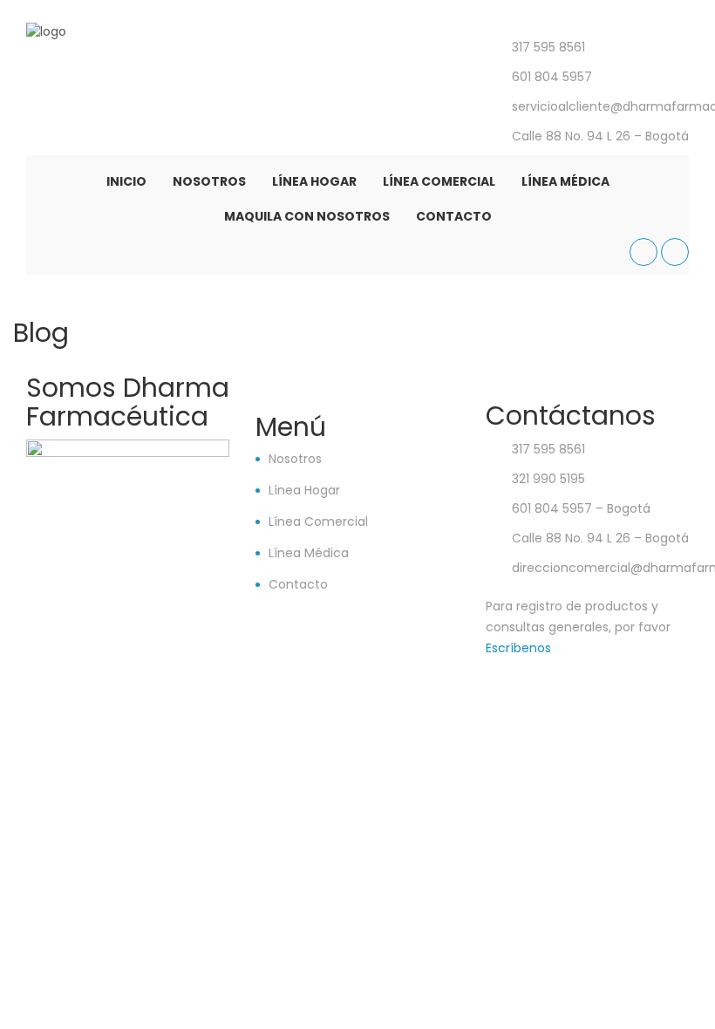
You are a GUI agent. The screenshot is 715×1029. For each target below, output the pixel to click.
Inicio (126, 181)
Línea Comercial (439, 181)
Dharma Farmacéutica (539, 676)
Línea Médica (565, 181)
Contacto (454, 216)
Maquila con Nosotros (307, 216)
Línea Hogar (314, 181)
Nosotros (209, 181)
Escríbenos (518, 648)
